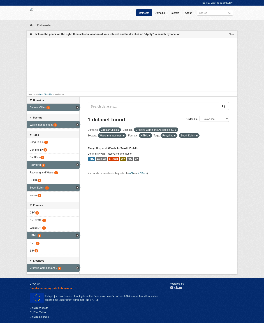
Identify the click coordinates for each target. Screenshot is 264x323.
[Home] (31, 25)
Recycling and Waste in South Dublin (113, 148)
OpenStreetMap (46, 94)
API (131, 173)
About (188, 13)
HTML (91, 158)
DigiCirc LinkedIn (39, 317)
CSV (123, 158)
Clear (231, 34)
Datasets (144, 13)
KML (130, 158)
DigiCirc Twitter (38, 312)
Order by (191, 119)
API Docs (142, 173)
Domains (160, 13)
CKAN (176, 287)
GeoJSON (113, 158)
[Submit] (229, 12)
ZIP (136, 158)
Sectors (175, 13)
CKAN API (35, 283)
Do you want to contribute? (217, 2)
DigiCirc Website (39, 308)
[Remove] (118, 129)
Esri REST (101, 158)
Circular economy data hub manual (51, 288)
